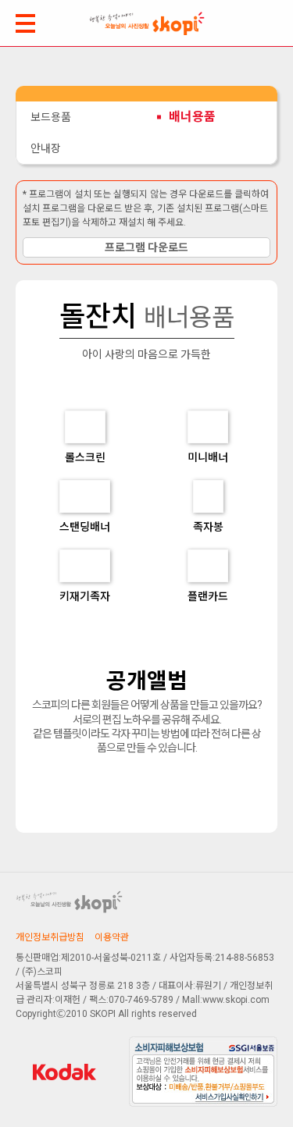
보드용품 (50, 117)
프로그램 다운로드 (146, 247)
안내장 (45, 148)
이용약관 (112, 937)
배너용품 (192, 116)
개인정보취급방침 (50, 937)
